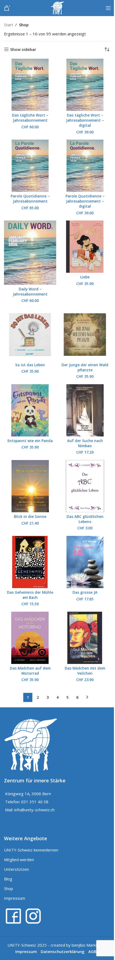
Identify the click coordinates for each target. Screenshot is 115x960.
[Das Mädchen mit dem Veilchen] (85, 638)
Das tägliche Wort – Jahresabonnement (30, 118)
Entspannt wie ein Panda (30, 440)
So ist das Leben (30, 365)
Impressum (14, 898)
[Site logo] (57, 7)
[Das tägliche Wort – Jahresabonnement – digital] (85, 85)
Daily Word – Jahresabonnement (30, 292)
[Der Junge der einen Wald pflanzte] (85, 334)
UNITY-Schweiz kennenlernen (31, 850)
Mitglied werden (19, 859)
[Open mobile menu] (108, 8)
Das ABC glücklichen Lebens (85, 519)
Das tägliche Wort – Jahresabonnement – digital (85, 120)
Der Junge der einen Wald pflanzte (85, 367)
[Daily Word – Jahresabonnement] (30, 253)
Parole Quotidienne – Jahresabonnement (30, 199)
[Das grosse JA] (85, 562)
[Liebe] (85, 247)
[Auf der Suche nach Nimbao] (85, 410)
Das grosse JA (84, 592)
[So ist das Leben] (30, 334)
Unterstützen (16, 869)
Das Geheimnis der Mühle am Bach (30, 595)
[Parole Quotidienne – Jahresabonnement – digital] (85, 166)
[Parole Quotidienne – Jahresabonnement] (30, 166)
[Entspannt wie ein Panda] (30, 410)
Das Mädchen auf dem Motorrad (30, 671)
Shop (8, 888)
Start (8, 24)
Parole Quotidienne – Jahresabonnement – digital (85, 201)
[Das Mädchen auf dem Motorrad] (30, 638)
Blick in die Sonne (30, 516)
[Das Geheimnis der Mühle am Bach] (30, 562)
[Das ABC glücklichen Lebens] (85, 486)
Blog (8, 878)
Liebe (85, 277)
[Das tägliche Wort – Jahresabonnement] (30, 85)
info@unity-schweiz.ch (34, 809)
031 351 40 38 (34, 801)
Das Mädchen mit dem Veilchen (85, 671)
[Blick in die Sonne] (30, 486)
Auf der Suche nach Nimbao (85, 443)
